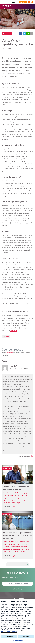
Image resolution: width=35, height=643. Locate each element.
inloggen (10, 353)
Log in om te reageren (22, 456)
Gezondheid (7, 33)
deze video (13, 330)
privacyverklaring (17, 589)
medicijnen (6, 336)
